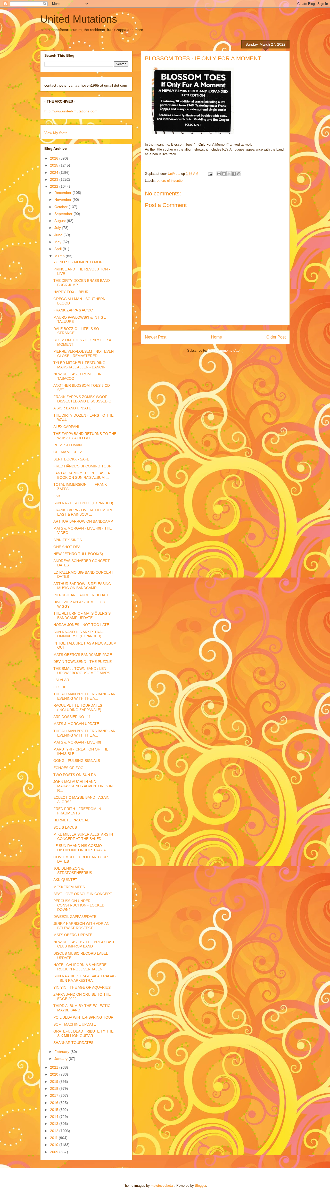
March (60, 256)
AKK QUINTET (65, 880)
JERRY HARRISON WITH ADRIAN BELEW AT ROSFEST (81, 925)
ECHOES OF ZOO (68, 768)
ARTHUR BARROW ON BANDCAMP (83, 521)
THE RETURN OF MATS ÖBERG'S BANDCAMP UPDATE (82, 615)
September (63, 214)
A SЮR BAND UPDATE (72, 408)
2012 (54, 1131)
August (60, 221)
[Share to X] (229, 173)
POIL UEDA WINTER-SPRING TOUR (83, 1017)
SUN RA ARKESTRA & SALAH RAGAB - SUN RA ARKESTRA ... (84, 978)
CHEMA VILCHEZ (67, 452)
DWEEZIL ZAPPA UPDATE (74, 916)
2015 (54, 1110)
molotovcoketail (162, 1185)
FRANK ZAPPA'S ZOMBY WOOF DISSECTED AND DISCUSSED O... (83, 399)
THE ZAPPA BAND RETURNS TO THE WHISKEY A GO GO (84, 436)
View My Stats (55, 133)
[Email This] (219, 173)
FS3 (56, 496)
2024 (54, 172)
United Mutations (78, 19)
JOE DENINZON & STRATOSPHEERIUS (72, 870)
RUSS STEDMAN (67, 445)
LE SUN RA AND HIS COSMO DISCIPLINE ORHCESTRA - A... (81, 848)
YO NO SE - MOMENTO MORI (78, 262)
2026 (54, 158)
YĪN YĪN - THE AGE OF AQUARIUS (82, 987)
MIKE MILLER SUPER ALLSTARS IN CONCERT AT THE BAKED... (83, 836)
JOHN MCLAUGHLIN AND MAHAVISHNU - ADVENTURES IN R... (83, 786)
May (58, 242)
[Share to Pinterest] (238, 173)
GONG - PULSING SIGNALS (76, 760)
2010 (54, 1145)
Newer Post (155, 337)
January (61, 1059)
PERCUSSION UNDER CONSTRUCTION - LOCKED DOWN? (78, 905)
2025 (54, 165)
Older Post (276, 337)
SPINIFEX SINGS (67, 540)
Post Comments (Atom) (225, 350)
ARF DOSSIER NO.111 (72, 717)
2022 (54, 186)
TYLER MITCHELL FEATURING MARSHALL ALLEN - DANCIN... (81, 365)
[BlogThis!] (224, 173)
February (62, 1052)
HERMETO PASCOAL (71, 820)
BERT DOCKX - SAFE (71, 459)
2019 (54, 1081)
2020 (54, 1074)
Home (216, 337)
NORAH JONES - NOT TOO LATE (81, 625)
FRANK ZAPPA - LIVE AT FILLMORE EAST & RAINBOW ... (83, 512)
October (61, 207)
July (58, 228)
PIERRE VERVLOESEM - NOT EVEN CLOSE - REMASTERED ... (83, 353)
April (58, 249)
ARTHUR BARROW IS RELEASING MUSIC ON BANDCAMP (82, 586)
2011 (54, 1138)
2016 (54, 1103)
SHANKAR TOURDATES (73, 1043)
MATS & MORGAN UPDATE (76, 724)
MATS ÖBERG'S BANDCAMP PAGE (82, 655)
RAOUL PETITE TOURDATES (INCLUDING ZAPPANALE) (77, 707)
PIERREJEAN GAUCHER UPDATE (81, 595)
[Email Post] (209, 174)
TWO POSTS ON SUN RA (74, 775)
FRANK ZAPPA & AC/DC (73, 310)
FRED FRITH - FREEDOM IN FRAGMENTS (77, 811)
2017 (54, 1095)
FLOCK (59, 687)
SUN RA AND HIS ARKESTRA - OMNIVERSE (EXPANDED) (78, 634)
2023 (54, 179)
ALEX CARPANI (66, 427)
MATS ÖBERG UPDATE (72, 935)
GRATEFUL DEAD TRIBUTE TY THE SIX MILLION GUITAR (83, 1033)
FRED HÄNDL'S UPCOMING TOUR (82, 466)
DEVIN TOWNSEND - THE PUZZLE (82, 661)
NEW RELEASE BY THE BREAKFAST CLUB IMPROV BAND (84, 944)
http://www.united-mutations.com (70, 111)
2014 (54, 1117)
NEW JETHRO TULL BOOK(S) (78, 554)
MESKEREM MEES (69, 887)
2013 (54, 1123)
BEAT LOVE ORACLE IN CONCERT (82, 894)
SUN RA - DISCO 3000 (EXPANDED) (83, 503)
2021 (54, 1067)
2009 (54, 1152)
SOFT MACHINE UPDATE (74, 1024)
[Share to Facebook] (233, 173)
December (63, 193)
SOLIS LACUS (65, 827)
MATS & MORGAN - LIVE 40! (77, 742)
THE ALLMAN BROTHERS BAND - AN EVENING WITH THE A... (84, 696)
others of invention (170, 181)
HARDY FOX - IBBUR (70, 292)
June (58, 235)
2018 (54, 1088)
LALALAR (61, 680)
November (63, 199)
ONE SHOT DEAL (67, 547)
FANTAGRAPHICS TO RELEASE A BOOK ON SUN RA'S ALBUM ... (81, 475)
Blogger (200, 1185)
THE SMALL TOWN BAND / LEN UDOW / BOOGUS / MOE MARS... (83, 670)
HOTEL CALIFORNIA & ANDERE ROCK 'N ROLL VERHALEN (79, 967)
